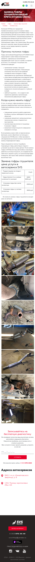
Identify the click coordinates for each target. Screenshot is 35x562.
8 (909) (26, 463)
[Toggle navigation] (31, 5)
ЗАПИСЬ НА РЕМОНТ (17, 528)
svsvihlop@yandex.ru (17, 537)
